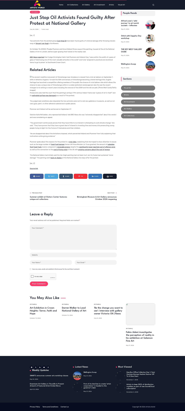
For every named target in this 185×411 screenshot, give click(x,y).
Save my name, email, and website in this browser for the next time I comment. (56, 269)
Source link (34, 168)
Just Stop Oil (61, 41)
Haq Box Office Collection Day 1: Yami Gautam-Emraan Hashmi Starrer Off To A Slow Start (141, 374)
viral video (72, 142)
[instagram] (48, 367)
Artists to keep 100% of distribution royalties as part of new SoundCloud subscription (140, 386)
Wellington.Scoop (128, 64)
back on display (56, 158)
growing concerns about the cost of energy (94, 150)
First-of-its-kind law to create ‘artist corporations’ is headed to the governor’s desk (97, 386)
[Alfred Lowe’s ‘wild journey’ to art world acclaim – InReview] (150, 25)
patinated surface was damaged (44, 95)
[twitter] (35, 367)
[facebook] (31, 367)
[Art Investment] (138, 101)
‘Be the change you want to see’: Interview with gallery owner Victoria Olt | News (108, 311)
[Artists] (138, 95)
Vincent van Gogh (42, 43)
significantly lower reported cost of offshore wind (97, 147)
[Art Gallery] (138, 108)
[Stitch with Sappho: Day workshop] (150, 39)
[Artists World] (37, 4)
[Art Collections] (138, 115)
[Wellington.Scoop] (150, 66)
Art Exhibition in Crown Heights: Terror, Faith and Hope (43, 311)
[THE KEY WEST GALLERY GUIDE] (150, 52)
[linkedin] (40, 367)
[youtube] (44, 367)
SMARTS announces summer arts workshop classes (49, 376)
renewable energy (63, 147)
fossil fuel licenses (57, 144)
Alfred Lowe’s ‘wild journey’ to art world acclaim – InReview (130, 23)
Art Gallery (35, 12)
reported (37, 57)
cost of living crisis (60, 150)
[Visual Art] (138, 88)
